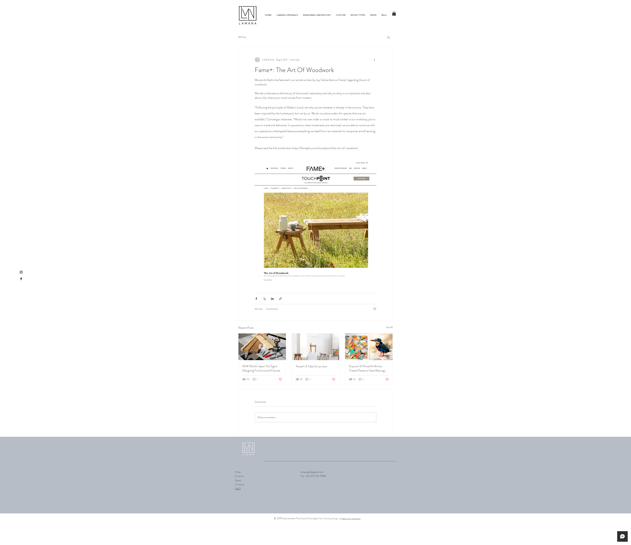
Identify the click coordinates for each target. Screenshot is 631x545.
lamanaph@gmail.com (312, 472)
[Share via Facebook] (256, 298)
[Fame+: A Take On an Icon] (315, 346)
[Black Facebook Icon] (21, 279)
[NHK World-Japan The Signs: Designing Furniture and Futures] (262, 346)
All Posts (242, 37)
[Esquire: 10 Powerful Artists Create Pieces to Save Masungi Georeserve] (369, 346)
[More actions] (374, 60)
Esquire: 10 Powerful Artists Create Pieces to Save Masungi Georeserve (367, 368)
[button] (394, 13)
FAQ (238, 489)
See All (389, 327)
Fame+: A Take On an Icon (311, 366)
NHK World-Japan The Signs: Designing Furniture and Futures (261, 368)
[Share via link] (280, 298)
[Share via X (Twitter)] (264, 298)
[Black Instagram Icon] (21, 272)
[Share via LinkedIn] (272, 298)
